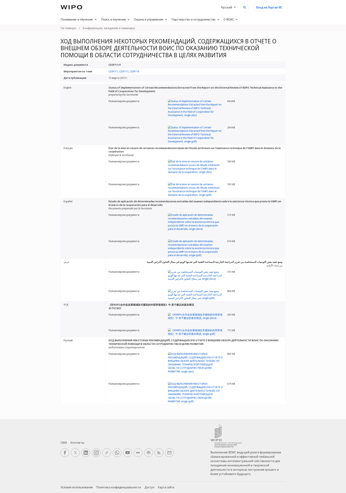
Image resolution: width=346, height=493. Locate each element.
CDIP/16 (134, 71)
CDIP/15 (123, 71)
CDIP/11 (113, 71)
